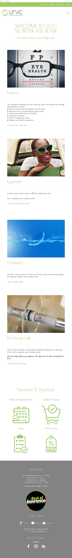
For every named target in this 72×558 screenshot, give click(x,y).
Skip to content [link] (4, 1)
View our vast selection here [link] (18, 203)
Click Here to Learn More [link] (17, 363)
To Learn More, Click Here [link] (17, 125)
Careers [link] (68, 4)
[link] (12, 13)
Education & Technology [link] (57, 4)
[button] (68, 12)
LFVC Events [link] (44, 4)
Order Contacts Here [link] (15, 282)
